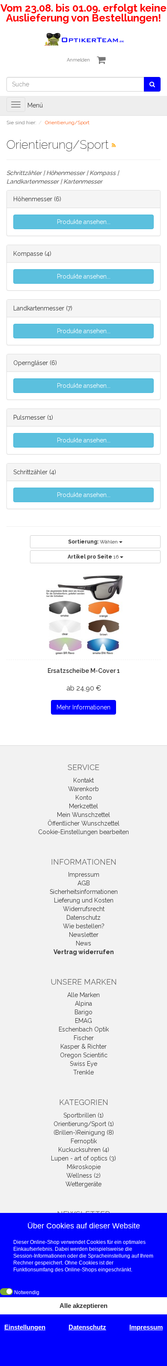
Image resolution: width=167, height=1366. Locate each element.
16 (94, 557)
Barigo (83, 1012)
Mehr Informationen (83, 707)
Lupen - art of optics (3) (83, 1158)
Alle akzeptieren (83, 1305)
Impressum (83, 874)
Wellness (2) (83, 1175)
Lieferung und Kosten (83, 900)
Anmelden (78, 60)
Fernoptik (84, 1141)
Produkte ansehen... (83, 221)
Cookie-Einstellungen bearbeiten (83, 832)
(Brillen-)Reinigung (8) (84, 1132)
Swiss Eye (83, 1063)
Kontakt (83, 780)
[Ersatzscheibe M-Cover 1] (83, 616)
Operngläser (30, 362)
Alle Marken (83, 995)
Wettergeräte (83, 1184)
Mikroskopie (84, 1166)
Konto (83, 797)
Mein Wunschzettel (83, 814)
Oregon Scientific (83, 1055)
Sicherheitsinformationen (84, 891)
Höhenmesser (32, 199)
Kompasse (28, 253)
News (83, 943)
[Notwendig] (6, 1291)
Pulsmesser (29, 417)
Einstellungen (24, 1327)
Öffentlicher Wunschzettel (83, 823)
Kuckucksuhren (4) (83, 1149)
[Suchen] (152, 84)
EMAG (83, 1020)
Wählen (93, 542)
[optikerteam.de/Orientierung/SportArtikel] (114, 145)
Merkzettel (83, 806)
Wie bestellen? (83, 926)
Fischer (84, 1037)
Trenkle (83, 1072)
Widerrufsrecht (83, 909)
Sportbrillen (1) (83, 1115)
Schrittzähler (30, 472)
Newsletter (83, 934)
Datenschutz (83, 917)
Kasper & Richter (83, 1046)
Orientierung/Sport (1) (84, 1123)
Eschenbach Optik (84, 1029)
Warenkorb (83, 789)
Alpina (83, 1003)
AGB (84, 883)
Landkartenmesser (38, 308)
